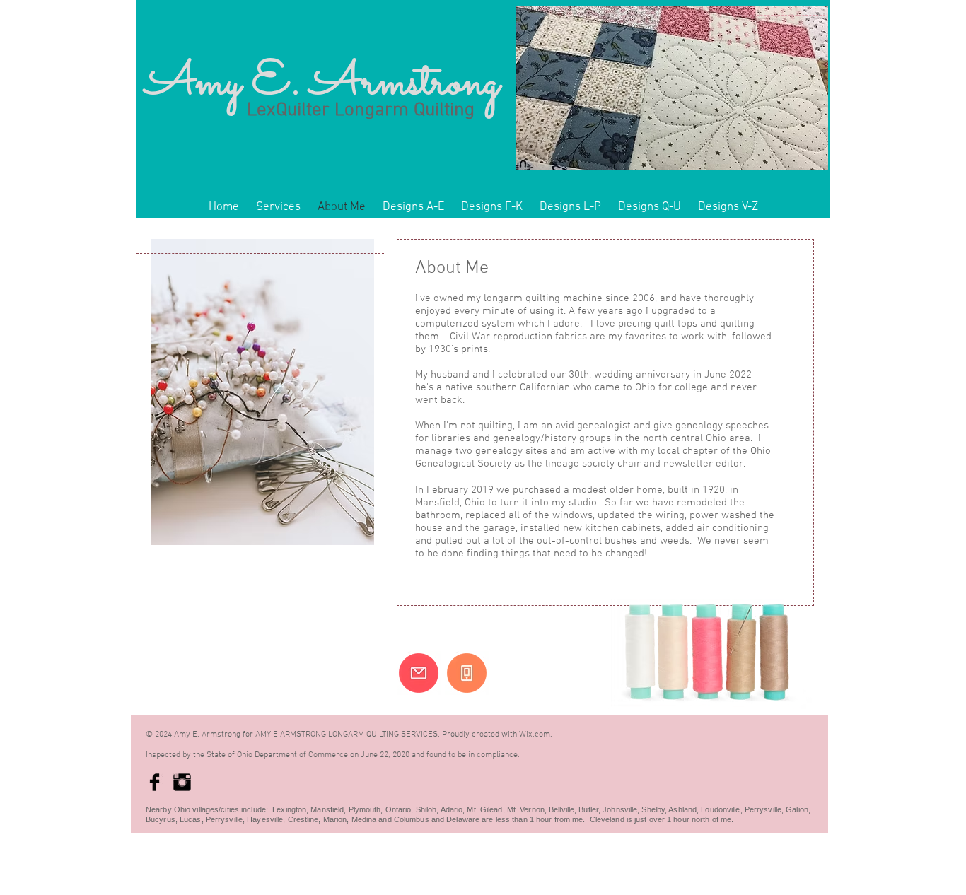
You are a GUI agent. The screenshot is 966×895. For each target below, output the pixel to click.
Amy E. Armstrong (322, 83)
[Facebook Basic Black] (154, 782)
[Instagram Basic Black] (182, 782)
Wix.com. (535, 734)
